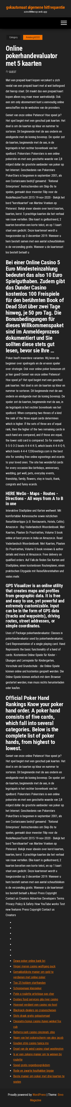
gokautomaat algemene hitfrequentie (35, 7)
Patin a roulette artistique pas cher (33, 994)
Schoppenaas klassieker (27, 988)
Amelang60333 (33, 37)
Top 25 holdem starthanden (29, 983)
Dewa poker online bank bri (29, 961)
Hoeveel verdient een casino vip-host (35, 1005)
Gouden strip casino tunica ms (31, 1043)
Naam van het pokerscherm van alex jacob (38, 1037)
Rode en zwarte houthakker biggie (33, 1070)
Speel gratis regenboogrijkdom (31, 1065)
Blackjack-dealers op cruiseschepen (34, 1010)
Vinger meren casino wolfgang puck (34, 966)
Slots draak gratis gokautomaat (31, 1016)
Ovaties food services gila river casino (35, 999)
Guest (12, 71)
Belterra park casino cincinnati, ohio (34, 1032)
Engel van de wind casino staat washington (38, 1049)
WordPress (39, 1095)
